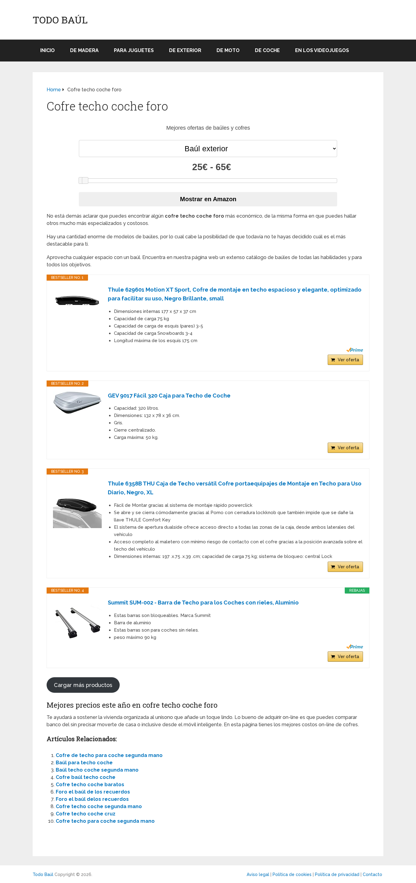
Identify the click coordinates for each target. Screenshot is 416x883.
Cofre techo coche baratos (90, 784)
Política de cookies (292, 874)
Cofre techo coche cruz (85, 814)
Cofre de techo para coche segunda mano (109, 755)
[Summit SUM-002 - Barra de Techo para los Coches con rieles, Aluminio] (77, 622)
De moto (228, 50)
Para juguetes (134, 50)
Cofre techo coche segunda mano (99, 806)
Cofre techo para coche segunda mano (105, 821)
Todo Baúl (60, 20)
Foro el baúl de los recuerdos (93, 792)
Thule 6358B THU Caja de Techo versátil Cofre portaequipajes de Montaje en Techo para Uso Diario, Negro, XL (234, 488)
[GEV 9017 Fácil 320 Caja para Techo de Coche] (77, 402)
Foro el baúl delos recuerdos (92, 799)
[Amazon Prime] (354, 349)
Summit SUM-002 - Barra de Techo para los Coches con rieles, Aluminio (203, 602)
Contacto (372, 874)
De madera (84, 50)
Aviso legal (258, 874)
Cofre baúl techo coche (85, 777)
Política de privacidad (337, 874)
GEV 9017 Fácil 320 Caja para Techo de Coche (169, 395)
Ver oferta (348, 359)
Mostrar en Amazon (208, 199)
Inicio (47, 50)
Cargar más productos (83, 685)
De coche (267, 50)
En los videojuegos (322, 50)
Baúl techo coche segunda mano (97, 770)
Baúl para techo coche (84, 763)
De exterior (185, 50)
